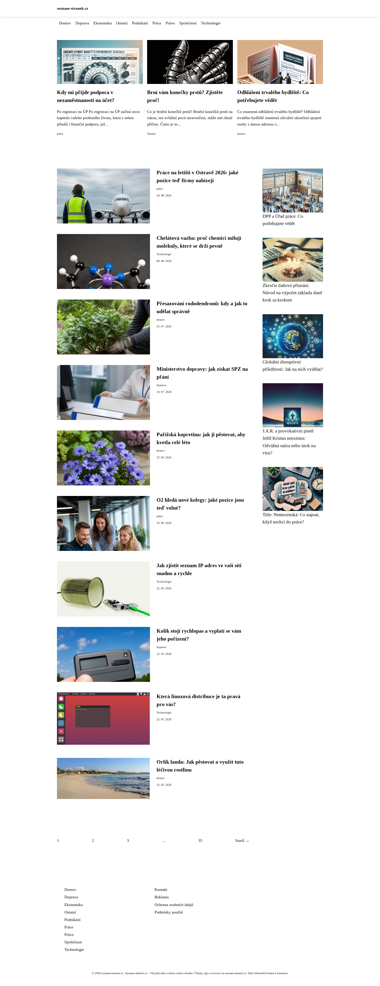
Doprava (82, 23)
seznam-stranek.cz (72, 8)
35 (200, 840)
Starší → (242, 840)
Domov (65, 23)
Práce (156, 23)
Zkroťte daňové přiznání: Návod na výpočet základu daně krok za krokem (292, 293)
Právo (170, 23)
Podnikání (140, 23)
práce (60, 133)
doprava (161, 385)
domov (241, 133)
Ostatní (122, 23)
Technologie (211, 23)
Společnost (188, 23)
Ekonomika (102, 23)
